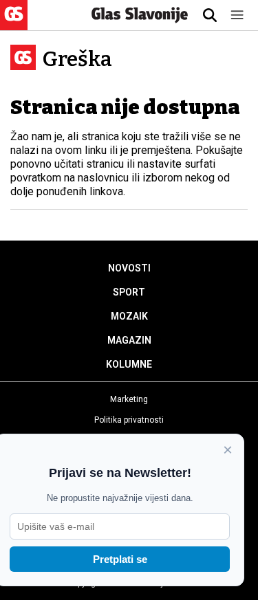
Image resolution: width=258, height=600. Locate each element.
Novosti (129, 268)
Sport (129, 292)
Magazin (129, 340)
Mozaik (129, 316)
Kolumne (129, 364)
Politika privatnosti (129, 420)
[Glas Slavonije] (14, 24)
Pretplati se (120, 559)
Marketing (129, 399)
